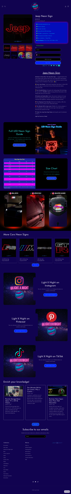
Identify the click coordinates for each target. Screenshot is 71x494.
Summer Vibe (6, 459)
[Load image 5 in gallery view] (6, 55)
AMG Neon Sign (40, 259)
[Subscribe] (44, 436)
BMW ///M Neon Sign (24, 259)
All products (5, 445)
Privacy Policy (28, 453)
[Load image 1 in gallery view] (6, 48)
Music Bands (5, 469)
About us (27, 445)
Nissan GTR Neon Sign (59, 259)
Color (36, 52)
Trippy (4, 457)
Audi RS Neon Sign (5, 259)
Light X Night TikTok (50, 365)
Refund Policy (27, 451)
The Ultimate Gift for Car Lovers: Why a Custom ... (34, 389)
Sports (4, 471)
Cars (4, 467)
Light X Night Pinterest (21, 330)
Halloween (5, 465)
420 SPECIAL (6, 463)
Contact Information (29, 457)
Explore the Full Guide (19, 145)
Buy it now (48, 62)
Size (36, 47)
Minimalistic (5, 477)
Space (4, 455)
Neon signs (5, 447)
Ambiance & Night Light (8, 449)
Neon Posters (6, 473)
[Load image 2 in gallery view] (14, 48)
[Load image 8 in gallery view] (29, 55)
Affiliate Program (28, 447)
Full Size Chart (51, 178)
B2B (26, 459)
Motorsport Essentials (7, 475)
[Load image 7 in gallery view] (21, 55)
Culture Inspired (6, 453)
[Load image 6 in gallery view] (14, 55)
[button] (2, 6)
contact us (57, 174)
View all (35, 264)
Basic (4, 451)
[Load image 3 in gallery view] (21, 48)
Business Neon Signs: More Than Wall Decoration (56, 401)
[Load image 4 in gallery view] (29, 48)
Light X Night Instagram (50, 294)
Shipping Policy (28, 449)
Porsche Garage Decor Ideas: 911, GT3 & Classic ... (12, 401)
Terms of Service (28, 455)
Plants (4, 461)
